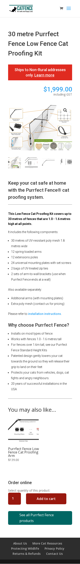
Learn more (44, 75)
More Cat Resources (47, 543)
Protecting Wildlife (25, 548)
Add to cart (46, 498)
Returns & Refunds (27, 554)
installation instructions (44, 314)
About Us (20, 543)
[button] (65, 110)
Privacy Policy (54, 548)
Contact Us (54, 554)
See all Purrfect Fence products (36, 518)
